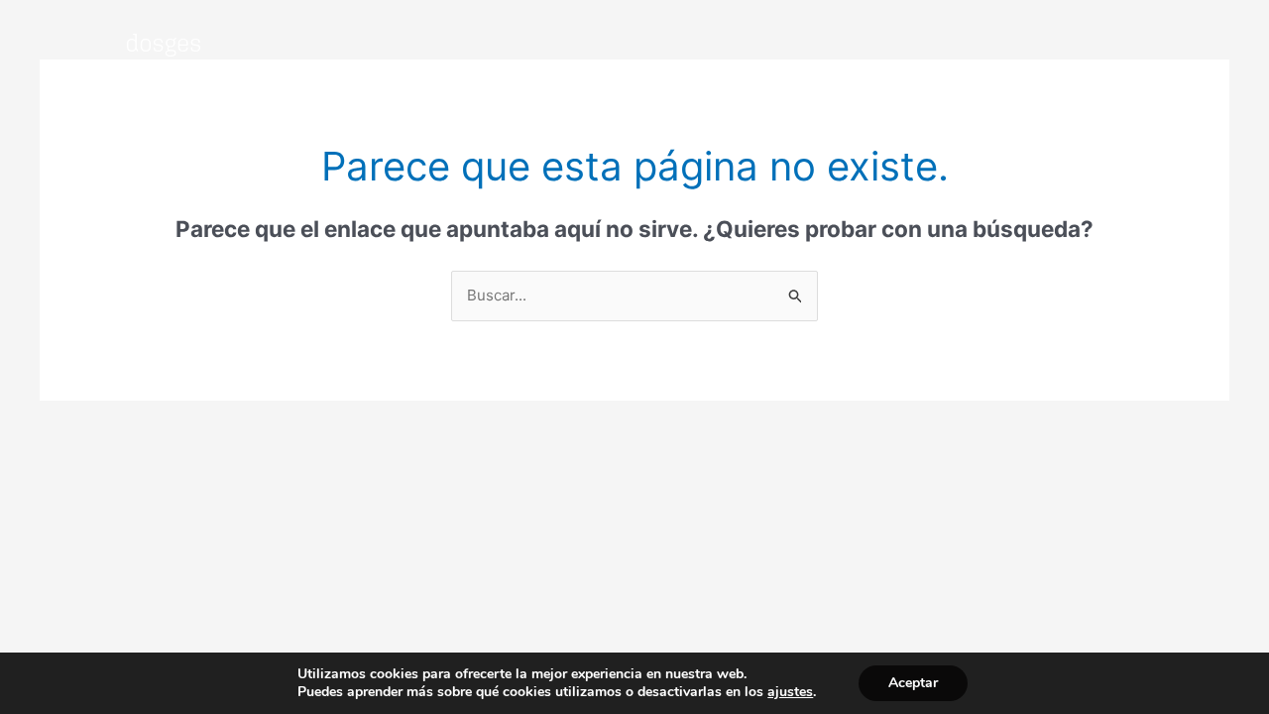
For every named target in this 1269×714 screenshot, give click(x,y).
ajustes (790, 692)
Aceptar (913, 682)
